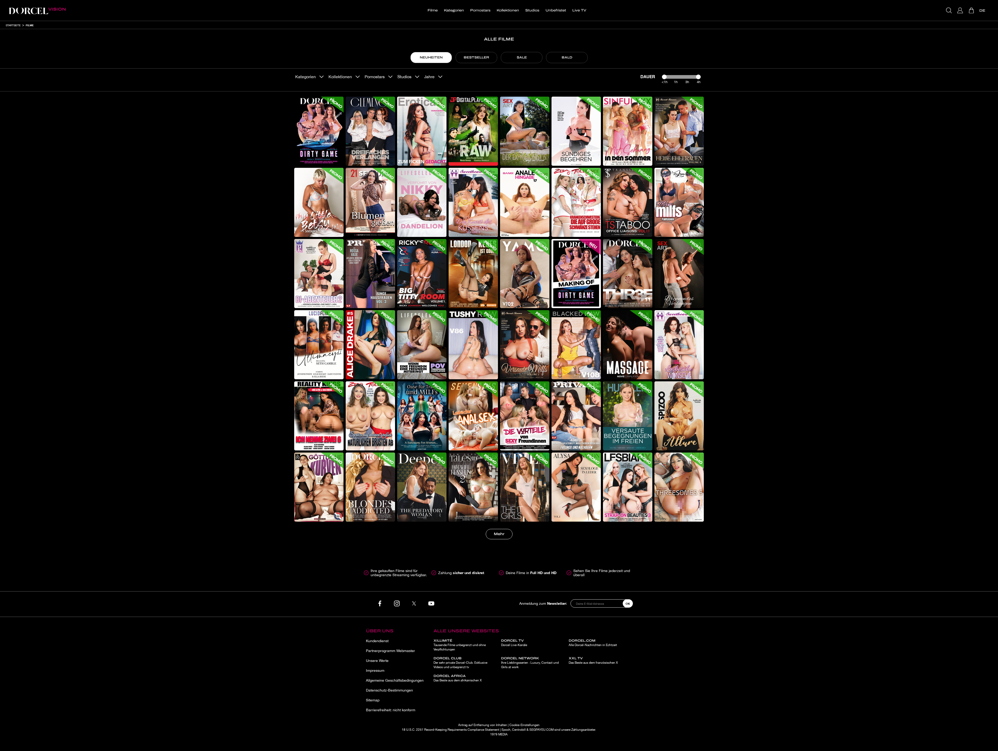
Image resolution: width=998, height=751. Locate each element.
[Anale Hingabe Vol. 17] (524, 202)
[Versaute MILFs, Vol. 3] (524, 344)
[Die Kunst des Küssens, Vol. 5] (473, 202)
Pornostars (480, 10)
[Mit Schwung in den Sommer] (627, 131)
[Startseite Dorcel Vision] (37, 10)
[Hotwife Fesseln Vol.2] (473, 487)
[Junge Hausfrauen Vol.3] (370, 273)
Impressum (375, 670)
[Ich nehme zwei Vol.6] (319, 415)
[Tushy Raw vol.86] (473, 344)
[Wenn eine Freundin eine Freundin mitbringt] (422, 344)
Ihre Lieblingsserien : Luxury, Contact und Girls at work (530, 662)
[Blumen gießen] (370, 202)
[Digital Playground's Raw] (473, 131)
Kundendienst (377, 641)
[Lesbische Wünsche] (679, 344)
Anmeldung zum (543, 603)
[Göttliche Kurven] (319, 487)
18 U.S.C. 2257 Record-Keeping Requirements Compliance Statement (450, 730)
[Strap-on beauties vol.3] (627, 487)
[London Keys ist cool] (473, 273)
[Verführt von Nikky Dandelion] (422, 202)
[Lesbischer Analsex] (473, 415)
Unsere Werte (377, 661)
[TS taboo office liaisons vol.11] (627, 202)
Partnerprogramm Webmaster (390, 651)
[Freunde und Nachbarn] (576, 415)
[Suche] (949, 10)
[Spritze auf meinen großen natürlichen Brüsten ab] (370, 415)
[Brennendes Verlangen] (679, 273)
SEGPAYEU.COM (541, 730)
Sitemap (372, 700)
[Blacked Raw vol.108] (576, 344)
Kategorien (454, 10)
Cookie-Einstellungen (524, 725)
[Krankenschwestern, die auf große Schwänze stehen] (576, 202)
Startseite (13, 25)
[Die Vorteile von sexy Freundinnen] (524, 415)
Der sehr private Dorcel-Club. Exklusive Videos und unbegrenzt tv (460, 662)
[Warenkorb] (971, 10)
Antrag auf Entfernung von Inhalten (482, 725)
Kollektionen (508, 10)
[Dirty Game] (319, 131)
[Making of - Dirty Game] (576, 273)
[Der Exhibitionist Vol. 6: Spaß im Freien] (524, 131)
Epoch (506, 730)
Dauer (647, 76)
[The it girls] (524, 487)
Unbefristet (556, 10)
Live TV (579, 10)
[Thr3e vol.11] (627, 273)
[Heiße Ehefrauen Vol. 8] (679, 131)
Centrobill (519, 730)
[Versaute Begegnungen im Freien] (627, 415)
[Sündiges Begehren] (576, 131)
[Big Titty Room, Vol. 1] (422, 273)
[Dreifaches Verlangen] (370, 131)
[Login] (960, 10)
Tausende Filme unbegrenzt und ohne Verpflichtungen (460, 645)
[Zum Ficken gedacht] (422, 131)
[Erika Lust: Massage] (627, 344)
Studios (532, 10)
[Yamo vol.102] (524, 273)
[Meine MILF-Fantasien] (679, 202)
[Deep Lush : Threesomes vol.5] (679, 487)
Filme (433, 10)
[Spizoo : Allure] (679, 415)
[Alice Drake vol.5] (370, 344)
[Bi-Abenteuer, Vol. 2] (319, 273)
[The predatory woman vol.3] (422, 487)
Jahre (429, 76)
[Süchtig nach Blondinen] (370, 487)
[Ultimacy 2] (319, 344)
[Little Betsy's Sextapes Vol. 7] (319, 202)
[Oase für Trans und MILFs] (422, 415)
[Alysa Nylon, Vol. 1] (576, 487)
